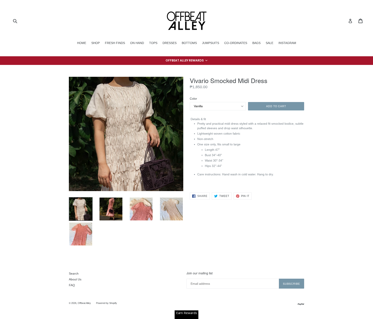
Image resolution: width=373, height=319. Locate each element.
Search (74, 273)
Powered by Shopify (106, 303)
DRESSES (170, 43)
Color (193, 98)
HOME (81, 43)
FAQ (72, 285)
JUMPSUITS (210, 43)
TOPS (153, 43)
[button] (186, 60)
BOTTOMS (189, 43)
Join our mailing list (199, 273)
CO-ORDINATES (235, 43)
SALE (269, 43)
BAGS (256, 43)
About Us (75, 279)
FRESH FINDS (115, 43)
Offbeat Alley (84, 303)
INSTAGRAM (287, 43)
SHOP (95, 43)
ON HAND (137, 43)
